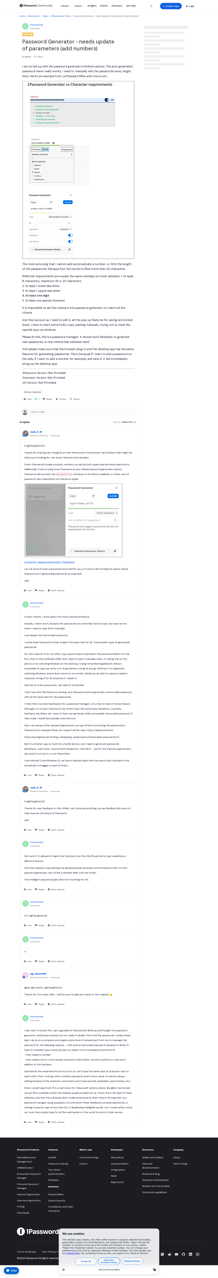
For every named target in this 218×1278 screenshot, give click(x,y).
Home (22, 16)
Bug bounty (117, 1182)
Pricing (21, 1206)
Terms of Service (26, 1251)
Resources (148, 1149)
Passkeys (53, 1180)
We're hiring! (180, 1163)
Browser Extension (32, 392)
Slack (114, 1175)
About (176, 1157)
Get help (130, 5)
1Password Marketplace (155, 1180)
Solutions (53, 1186)
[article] (78, 511)
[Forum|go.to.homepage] (36, 6)
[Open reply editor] (78, 412)
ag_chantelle (38, 973)
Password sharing (58, 1163)
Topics (45, 16)
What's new (85, 1149)
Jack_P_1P (36, 432)
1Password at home (61, 16)
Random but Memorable (156, 1186)
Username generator (29, 1200)
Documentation (119, 1163)
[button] (171, 6)
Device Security (56, 1200)
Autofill (52, 1157)
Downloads (23, 1212)
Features (53, 1149)
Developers (117, 1149)
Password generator (28, 1194)
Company (178, 1149)
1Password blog (151, 1174)
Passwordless (56, 1194)
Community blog (88, 1157)
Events (104, 5)
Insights (92, 5)
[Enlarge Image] (78, 170)
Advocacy (117, 5)
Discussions (33, 16)
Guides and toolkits (152, 1157)
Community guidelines (154, 1192)
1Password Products (28, 1149)
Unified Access (25, 1167)
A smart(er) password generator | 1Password (49, 562)
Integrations (118, 1169)
